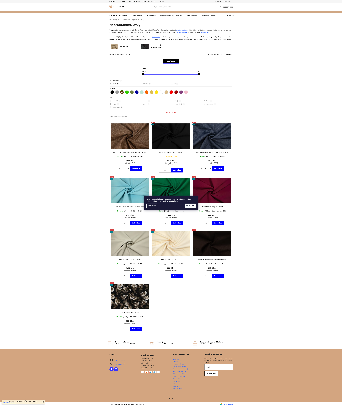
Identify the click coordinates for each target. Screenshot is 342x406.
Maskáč (116, 101)
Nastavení (152, 206)
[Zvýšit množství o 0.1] (169, 170)
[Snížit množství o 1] (119, 168)
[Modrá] (137, 92)
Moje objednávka (178, 388)
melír (146, 104)
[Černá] (112, 92)
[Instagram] (116, 369)
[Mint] (142, 92)
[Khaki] (132, 92)
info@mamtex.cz (119, 360)
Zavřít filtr (171, 61)
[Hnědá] (122, 92)
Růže (115, 104)
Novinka (146, 84)
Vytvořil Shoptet (228, 404)
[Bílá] (162, 92)
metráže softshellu (181, 30)
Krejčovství (176, 386)
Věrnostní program (179, 376)
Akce (115, 84)
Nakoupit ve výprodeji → (9, 402)
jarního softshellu (182, 32)
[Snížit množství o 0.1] (160, 170)
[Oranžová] (147, 92)
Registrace (227, 1)
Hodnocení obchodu (179, 371)
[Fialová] (181, 92)
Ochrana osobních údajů (180, 369)
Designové (117, 107)
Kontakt (122, 1)
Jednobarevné (209, 104)
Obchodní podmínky (150, 1)
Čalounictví (176, 379)
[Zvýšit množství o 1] (128, 168)
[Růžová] (186, 92)
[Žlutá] (157, 92)
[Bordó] (176, 92)
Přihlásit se (211, 373)
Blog (174, 384)
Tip (175, 84)
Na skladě (117, 80)
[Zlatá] (152, 92)
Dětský (177, 101)
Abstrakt (207, 101)
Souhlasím (190, 206)
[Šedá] (117, 92)
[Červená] (171, 92)
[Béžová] (167, 92)
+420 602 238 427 (119, 364)
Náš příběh (112, 1)
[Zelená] (127, 92)
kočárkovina (156, 37)
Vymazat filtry (170, 112)
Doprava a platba (134, 1)
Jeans (146, 101)
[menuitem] (119, 16)
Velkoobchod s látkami (180, 374)
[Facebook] (111, 369)
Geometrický (179, 104)
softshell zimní (205, 32)
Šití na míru (176, 381)
